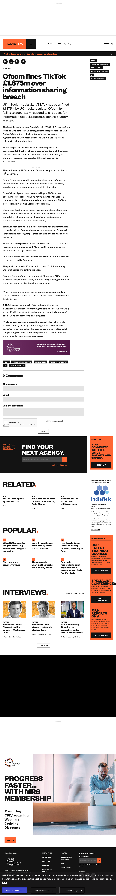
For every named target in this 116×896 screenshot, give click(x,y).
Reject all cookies (42, 890)
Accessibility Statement (66, 858)
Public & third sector (22, 362)
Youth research (17, 366)
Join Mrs (45, 865)
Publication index (47, 870)
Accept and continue (14, 890)
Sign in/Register (68, 44)
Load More (43, 645)
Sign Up (101, 464)
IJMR (62, 863)
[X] (11, 63)
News (6, 362)
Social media (40, 362)
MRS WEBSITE (66, 867)
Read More (61, 351)
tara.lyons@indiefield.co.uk (100, 509)
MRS (59, 44)
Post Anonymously (56, 421)
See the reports (101, 635)
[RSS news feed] (16, 63)
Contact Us (47, 853)
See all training (101, 571)
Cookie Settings (71, 890)
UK (5, 366)
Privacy (64, 853)
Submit (43, 431)
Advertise (46, 857)
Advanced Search (59, 465)
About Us (46, 861)
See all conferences (101, 599)
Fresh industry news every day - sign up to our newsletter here (30, 54)
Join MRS (10, 840)
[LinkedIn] (5, 63)
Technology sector (58, 362)
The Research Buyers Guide (9, 447)
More (75, 593)
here (4, 882)
